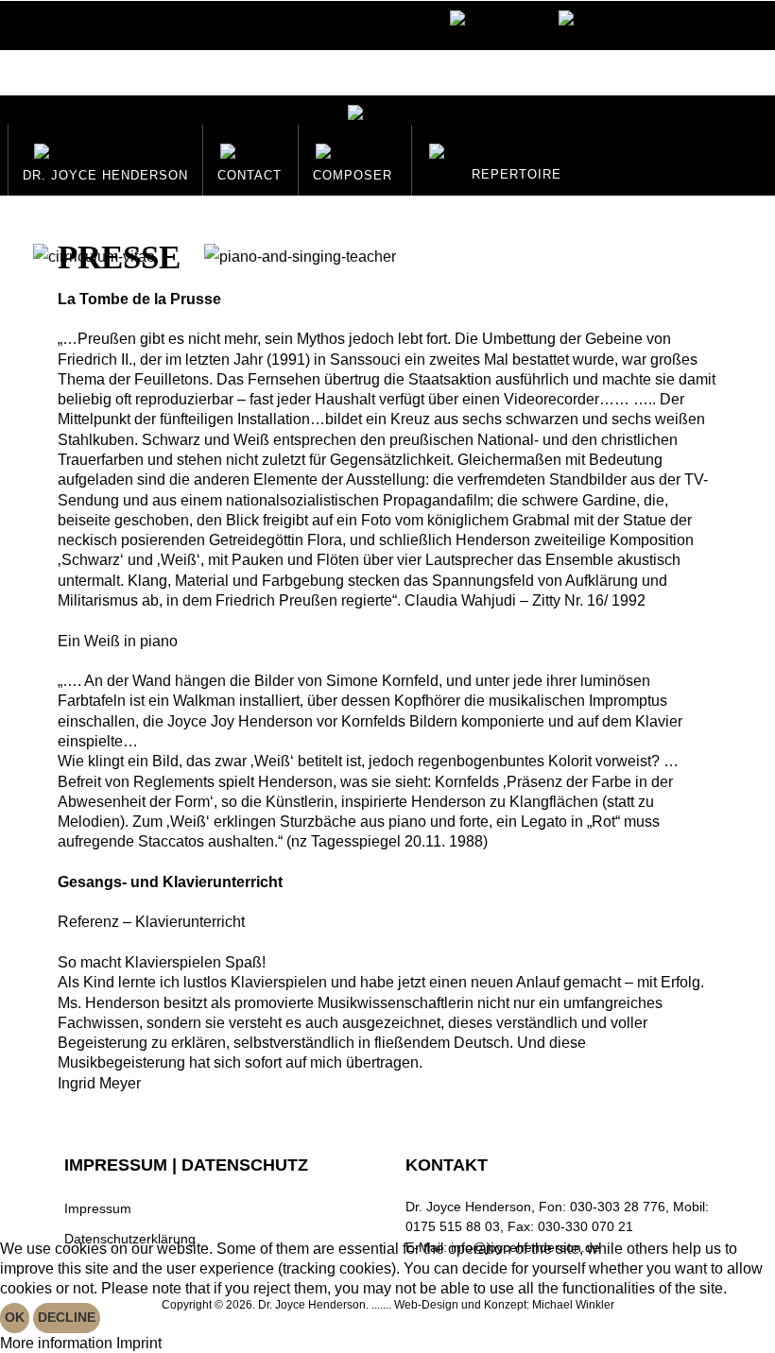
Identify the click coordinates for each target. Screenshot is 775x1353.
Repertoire (516, 174)
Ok (15, 1317)
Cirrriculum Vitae (93, 275)
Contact (249, 175)
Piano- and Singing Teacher (298, 275)
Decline (66, 1317)
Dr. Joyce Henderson (105, 175)
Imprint (139, 1343)
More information (56, 1343)
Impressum (97, 1209)
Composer (352, 175)
